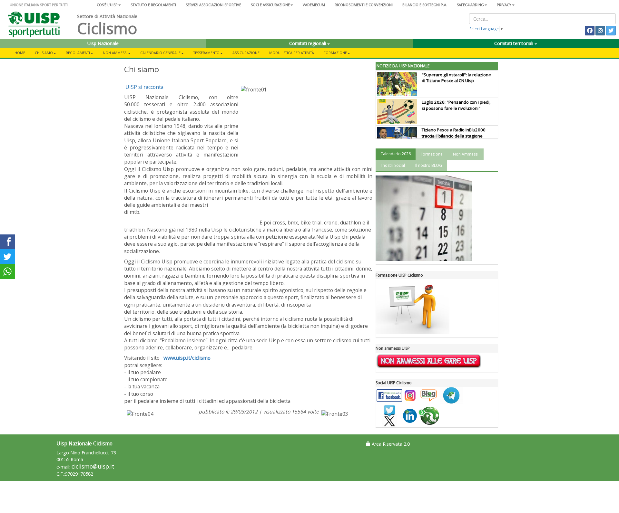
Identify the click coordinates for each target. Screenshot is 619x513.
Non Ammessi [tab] (465, 154)
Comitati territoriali (514, 43)
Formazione (335, 52)
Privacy (504, 4)
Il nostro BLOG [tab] (428, 165)
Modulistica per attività (291, 52)
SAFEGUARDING (470, 4)
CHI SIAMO (44, 52)
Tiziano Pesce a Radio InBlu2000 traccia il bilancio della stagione (454, 133)
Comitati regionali (308, 43)
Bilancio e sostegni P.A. (424, 4)
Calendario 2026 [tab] (395, 154)
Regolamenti (78, 52)
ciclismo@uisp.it (93, 466)
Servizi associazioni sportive (213, 4)
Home (20, 52)
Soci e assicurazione (270, 4)
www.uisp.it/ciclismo (186, 357)
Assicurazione (246, 52)
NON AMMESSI (115, 52)
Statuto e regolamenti (153, 4)
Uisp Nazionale (103, 43)
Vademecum (314, 4)
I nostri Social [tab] (393, 165)
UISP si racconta (144, 86)
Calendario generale (160, 52)
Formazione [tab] (432, 154)
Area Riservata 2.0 (390, 444)
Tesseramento (206, 52)
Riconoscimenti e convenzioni (364, 4)
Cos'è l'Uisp (107, 4)
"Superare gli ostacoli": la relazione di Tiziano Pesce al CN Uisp (456, 78)
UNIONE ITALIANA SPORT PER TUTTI (39, 4)
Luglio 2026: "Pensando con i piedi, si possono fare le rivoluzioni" (456, 105)
